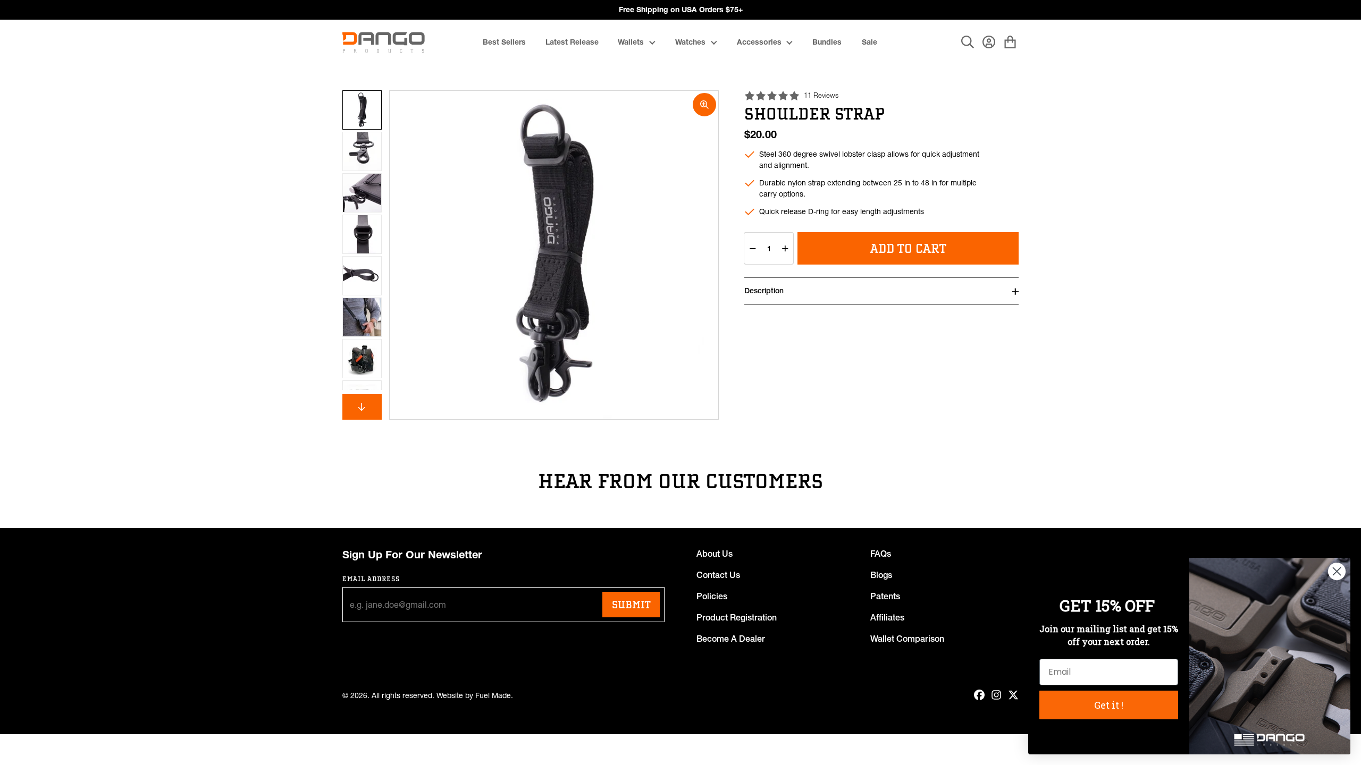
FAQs (880, 553)
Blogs (881, 575)
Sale (869, 42)
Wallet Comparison (907, 638)
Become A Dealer (730, 638)
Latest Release (572, 42)
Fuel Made (493, 695)
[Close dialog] (1337, 571)
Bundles (827, 42)
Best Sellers (504, 42)
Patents (885, 596)
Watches (690, 42)
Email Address (371, 579)
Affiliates (887, 617)
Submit (631, 604)
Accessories (759, 42)
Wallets (631, 42)
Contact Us (718, 575)
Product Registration (736, 617)
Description (764, 290)
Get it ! (1108, 705)
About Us (714, 553)
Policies (711, 596)
